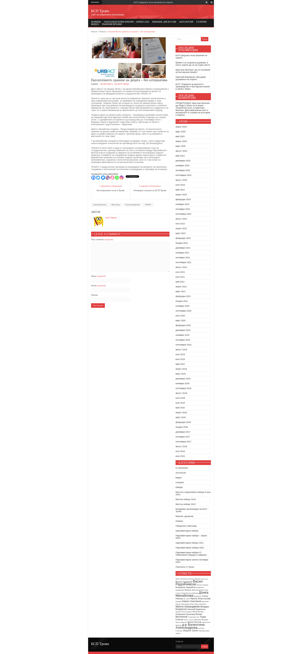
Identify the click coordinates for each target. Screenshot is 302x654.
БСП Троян (100, 11)
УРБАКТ (148, 205)
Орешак (178, 612)
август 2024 (181, 151)
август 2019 (181, 349)
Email (98, 285)
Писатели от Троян (185, 567)
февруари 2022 (183, 238)
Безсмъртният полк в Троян (110, 190)
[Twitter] (98, 178)
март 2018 (181, 417)
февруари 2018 (183, 422)
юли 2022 (180, 223)
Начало (94, 31)
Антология (186, 22)
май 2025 (180, 136)
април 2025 (181, 141)
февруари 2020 (183, 325)
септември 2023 (183, 175)
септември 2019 (183, 345)
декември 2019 (183, 330)
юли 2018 (180, 398)
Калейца (179, 601)
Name (98, 276)
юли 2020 (180, 315)
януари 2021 (182, 301)
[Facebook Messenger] (103, 178)
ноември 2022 (182, 204)
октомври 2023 (183, 170)
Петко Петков (197, 612)
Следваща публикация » (150, 186)
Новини (96, 22)
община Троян (190, 630)
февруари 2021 (183, 296)
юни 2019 (180, 359)
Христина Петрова (201, 620)
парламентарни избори (187, 531)
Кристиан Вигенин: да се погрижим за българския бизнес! (193, 71)
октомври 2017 (183, 437)
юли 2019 (180, 354)
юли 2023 (180, 185)
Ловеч (192, 604)
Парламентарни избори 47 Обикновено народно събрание (191, 553)
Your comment (102, 239)
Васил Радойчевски (189, 582)
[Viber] (108, 178)
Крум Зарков (185, 604)
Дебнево (195, 593)
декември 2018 (183, 378)
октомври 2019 (183, 340)
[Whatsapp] (117, 178)
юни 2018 (180, 403)
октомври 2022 (183, 209)
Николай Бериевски (196, 609)
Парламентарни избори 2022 (190, 547)
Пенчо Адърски (186, 612)
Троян (185, 619)
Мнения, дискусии (164, 22)
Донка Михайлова (99, 205)
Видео (95, 24)
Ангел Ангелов (181, 579)
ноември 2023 (182, 165)
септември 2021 (183, 262)
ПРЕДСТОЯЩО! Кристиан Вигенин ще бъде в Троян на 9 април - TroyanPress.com (193, 105)
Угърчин (190, 619)
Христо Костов (194, 622)
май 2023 (180, 190)
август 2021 (181, 267)
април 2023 (181, 194)
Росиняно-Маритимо (132, 205)
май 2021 (180, 282)
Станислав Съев (193, 617)
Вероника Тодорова (202, 585)
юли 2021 (180, 272)
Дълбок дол (198, 596)
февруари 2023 (183, 199)
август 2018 (181, 393)
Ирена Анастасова (201, 598)
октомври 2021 (183, 257)
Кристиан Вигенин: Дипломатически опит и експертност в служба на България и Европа (193, 111)
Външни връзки (112, 24)
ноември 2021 (182, 253)
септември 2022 (183, 214)
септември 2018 (183, 388)
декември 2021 (183, 248)
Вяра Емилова (197, 590)
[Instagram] (121, 178)
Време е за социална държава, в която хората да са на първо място (193, 63)
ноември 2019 (182, 335)
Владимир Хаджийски (186, 587)
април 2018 (181, 412)
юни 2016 (180, 456)
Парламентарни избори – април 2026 (126, 22)
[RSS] (206, 2)
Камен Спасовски (191, 601)
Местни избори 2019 (186, 499)
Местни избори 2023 (186, 504)
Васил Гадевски (184, 581)
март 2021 (181, 291)
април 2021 (181, 286)
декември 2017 (183, 432)
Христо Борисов (181, 622)
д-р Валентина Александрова (190, 626)
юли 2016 (180, 451)
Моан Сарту (115, 205)
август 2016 (181, 446)
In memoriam (182, 468)
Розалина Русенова (185, 614)
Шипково (178, 625)
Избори (179, 487)
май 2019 (180, 364)
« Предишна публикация (110, 186)
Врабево (188, 590)
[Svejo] (112, 178)
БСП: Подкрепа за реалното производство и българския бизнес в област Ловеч (193, 86)
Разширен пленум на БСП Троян (150, 190)
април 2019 (181, 369)
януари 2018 (182, 427)
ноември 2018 (182, 383)
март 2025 (181, 146)
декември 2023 (183, 160)
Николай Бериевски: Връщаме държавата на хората (191, 78)
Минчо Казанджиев (188, 606)
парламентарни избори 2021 (190, 543)
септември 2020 (183, 311)
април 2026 (181, 127)
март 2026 (181, 131)
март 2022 (181, 233)
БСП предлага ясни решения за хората (153, 2)
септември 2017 (183, 441)
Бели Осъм (204, 579)
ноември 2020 (182, 306)
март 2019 (181, 374)
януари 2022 (182, 243)
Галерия (201, 22)
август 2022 (181, 219)
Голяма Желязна (186, 593)
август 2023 (181, 180)
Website (94, 295)
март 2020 (181, 320)
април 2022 (181, 228)
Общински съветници (186, 526)
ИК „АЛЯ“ (187, 599)
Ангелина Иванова (194, 579)
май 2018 (180, 408)
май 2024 (180, 156)
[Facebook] (93, 178)
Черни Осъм (206, 622)
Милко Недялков (200, 604)
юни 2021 (180, 277)
